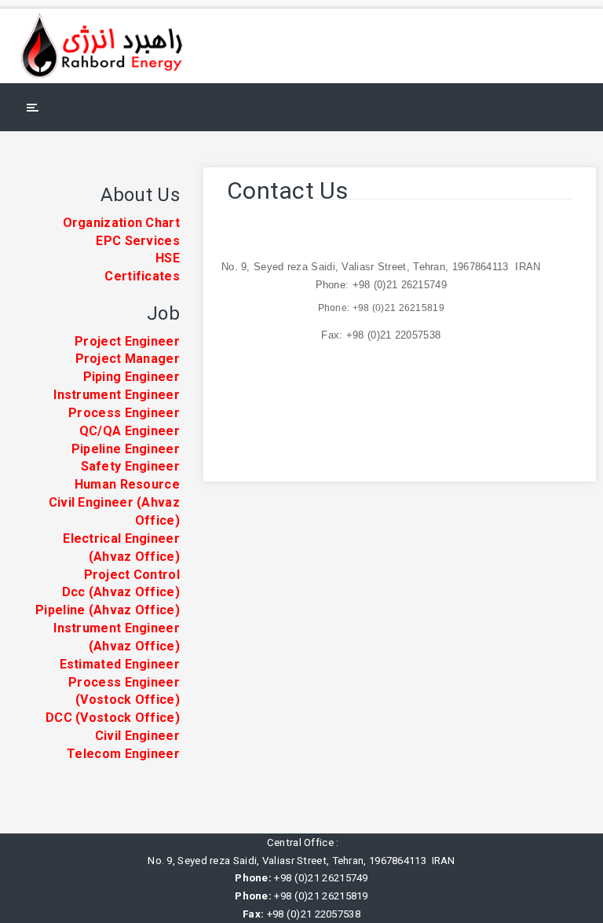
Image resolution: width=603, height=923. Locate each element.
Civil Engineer (137, 735)
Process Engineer (124, 412)
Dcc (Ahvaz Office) (121, 591)
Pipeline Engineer (125, 448)
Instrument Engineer (116, 394)
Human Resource (127, 484)
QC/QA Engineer (129, 430)
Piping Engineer (132, 376)
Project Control (132, 574)
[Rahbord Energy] (111, 45)
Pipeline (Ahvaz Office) (107, 610)
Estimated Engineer (120, 664)
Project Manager (128, 358)
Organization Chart (121, 222)
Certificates (142, 276)
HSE (167, 258)
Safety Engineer (131, 466)
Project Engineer (127, 341)
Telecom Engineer (123, 753)
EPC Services (138, 240)
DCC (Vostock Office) (113, 717)
